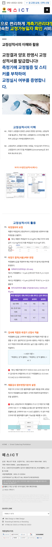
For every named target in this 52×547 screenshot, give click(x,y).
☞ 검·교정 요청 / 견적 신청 (37, 3)
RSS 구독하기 (9, 490)
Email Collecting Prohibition (20, 444)
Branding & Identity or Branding (17, 522)
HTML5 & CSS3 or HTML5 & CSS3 (18, 525)
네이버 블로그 (22, 487)
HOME (4, 444)
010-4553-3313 (14, 3)
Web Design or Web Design (15, 519)
